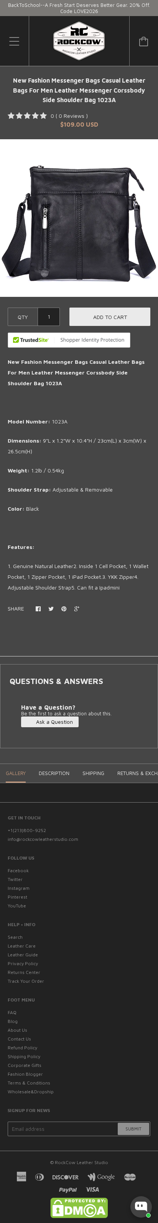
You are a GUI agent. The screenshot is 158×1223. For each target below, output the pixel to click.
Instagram (19, 888)
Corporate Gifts (24, 1065)
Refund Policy (22, 1047)
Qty (23, 317)
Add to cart (110, 317)
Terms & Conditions (29, 1083)
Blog (13, 1021)
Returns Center (24, 972)
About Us (17, 1030)
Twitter (15, 879)
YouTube (17, 906)
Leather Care (22, 946)
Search (15, 937)
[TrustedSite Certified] (69, 340)
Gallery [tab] (16, 773)
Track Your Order (26, 981)
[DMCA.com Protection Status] (79, 1216)
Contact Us (19, 1039)
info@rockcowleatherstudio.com (43, 839)
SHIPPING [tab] (93, 773)
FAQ (12, 1012)
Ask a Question (54, 721)
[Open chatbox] (141, 1207)
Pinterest (17, 897)
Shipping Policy (24, 1056)
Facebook (18, 870)
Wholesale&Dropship (31, 1091)
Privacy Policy (23, 963)
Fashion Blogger (25, 1074)
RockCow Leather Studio (81, 1162)
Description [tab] (54, 773)
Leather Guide (23, 955)
